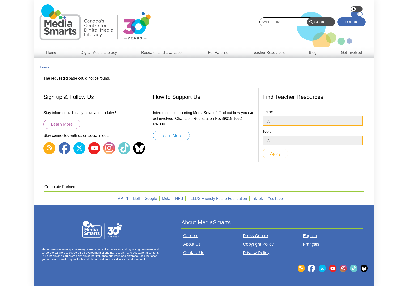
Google (151, 198)
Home (44, 67)
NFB (179, 198)
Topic (267, 131)
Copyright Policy (258, 244)
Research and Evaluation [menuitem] (162, 53)
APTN (123, 198)
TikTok (257, 198)
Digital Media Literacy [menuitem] (99, 53)
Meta (166, 198)
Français (357, 14)
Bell (136, 198)
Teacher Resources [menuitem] (268, 53)
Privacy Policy (256, 252)
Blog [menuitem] (313, 53)
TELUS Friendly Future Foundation (217, 198)
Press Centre (255, 235)
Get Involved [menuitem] (351, 53)
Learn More (62, 124)
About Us (192, 244)
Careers (190, 235)
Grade (268, 112)
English (357, 9)
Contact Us (193, 252)
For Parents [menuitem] (218, 53)
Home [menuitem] (51, 53)
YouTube (275, 198)
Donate (351, 22)
